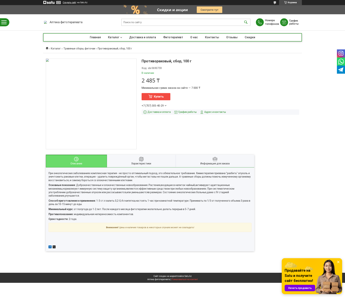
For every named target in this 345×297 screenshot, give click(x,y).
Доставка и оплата (142, 37)
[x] (54, 247)
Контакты (212, 37)
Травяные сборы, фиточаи (79, 48)
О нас (194, 37)
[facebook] (50, 247)
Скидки (250, 37)
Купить (159, 96)
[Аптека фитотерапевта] (45, 22)
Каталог (113, 37)
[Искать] (246, 22)
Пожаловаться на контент (185, 279)
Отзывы (232, 37)
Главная (95, 37)
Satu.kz (188, 276)
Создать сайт (69, 2)
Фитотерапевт (173, 37)
